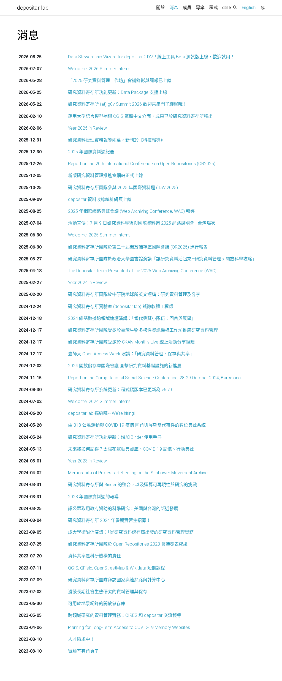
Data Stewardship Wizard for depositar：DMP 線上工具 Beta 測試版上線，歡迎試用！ (151, 56)
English (249, 7)
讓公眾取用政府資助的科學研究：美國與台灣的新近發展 (123, 508)
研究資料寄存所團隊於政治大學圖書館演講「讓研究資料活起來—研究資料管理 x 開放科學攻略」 (162, 258)
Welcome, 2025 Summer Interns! (99, 235)
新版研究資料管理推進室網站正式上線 (105, 175)
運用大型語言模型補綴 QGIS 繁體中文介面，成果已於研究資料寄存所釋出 (140, 116)
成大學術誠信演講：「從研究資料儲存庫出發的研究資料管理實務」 (133, 532)
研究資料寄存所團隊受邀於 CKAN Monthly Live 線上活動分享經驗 (131, 342)
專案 (200, 7)
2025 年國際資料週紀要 (91, 151)
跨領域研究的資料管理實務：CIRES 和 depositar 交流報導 (124, 615)
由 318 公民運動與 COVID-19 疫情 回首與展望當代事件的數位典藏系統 (137, 425)
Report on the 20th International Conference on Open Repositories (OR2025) (141, 163)
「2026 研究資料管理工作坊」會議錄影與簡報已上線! (120, 80)
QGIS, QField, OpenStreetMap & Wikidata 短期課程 (116, 568)
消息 (174, 7)
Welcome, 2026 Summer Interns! (99, 68)
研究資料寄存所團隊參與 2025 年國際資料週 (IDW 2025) (123, 187)
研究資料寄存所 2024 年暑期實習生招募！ (109, 520)
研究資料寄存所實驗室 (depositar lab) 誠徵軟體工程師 (120, 306)
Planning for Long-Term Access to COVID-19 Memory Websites (129, 627)
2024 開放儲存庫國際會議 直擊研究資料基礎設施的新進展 (124, 365)
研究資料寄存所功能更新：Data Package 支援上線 (117, 92)
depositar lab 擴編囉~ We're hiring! (101, 413)
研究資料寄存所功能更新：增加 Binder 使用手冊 (115, 437)
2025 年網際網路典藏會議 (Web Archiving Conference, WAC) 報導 (131, 211)
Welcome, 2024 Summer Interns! (99, 401)
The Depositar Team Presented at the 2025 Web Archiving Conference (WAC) (142, 270)
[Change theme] (261, 6)
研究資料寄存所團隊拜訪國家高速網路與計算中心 (116, 579)
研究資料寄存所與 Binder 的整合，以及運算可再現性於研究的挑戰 (132, 484)
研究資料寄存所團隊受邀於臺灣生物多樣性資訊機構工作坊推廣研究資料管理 (143, 330)
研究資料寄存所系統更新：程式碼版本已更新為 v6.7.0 (120, 389)
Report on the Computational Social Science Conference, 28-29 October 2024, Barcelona (154, 377)
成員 (187, 7)
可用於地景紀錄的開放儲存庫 (96, 603)
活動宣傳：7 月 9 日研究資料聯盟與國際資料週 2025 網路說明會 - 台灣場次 (141, 223)
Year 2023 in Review (87, 461)
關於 (160, 7)
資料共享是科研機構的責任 (94, 556)
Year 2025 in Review (87, 128)
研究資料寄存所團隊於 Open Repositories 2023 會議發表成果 (128, 544)
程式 (213, 7)
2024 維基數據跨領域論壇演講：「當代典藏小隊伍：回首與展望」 (132, 318)
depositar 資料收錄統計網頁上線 (100, 199)
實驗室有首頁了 (83, 651)
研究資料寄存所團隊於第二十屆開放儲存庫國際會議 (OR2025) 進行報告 (138, 247)
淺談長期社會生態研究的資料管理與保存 (107, 591)
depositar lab (32, 7)
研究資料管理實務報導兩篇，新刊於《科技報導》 (116, 140)
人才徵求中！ (81, 639)
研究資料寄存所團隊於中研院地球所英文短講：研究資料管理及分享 (134, 294)
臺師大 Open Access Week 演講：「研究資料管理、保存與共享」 (131, 353)
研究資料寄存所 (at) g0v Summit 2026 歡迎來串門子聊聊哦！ (127, 104)
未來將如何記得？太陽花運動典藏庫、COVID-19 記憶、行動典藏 (131, 449)
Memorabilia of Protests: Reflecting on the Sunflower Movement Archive (138, 472)
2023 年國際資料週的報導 (93, 496)
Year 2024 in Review (87, 282)
